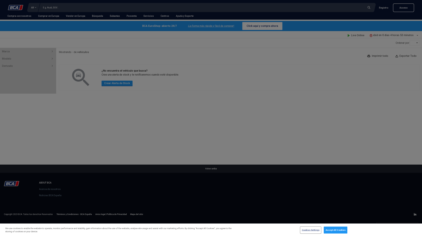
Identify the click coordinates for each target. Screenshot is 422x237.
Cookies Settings (310, 230)
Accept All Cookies (336, 230)
